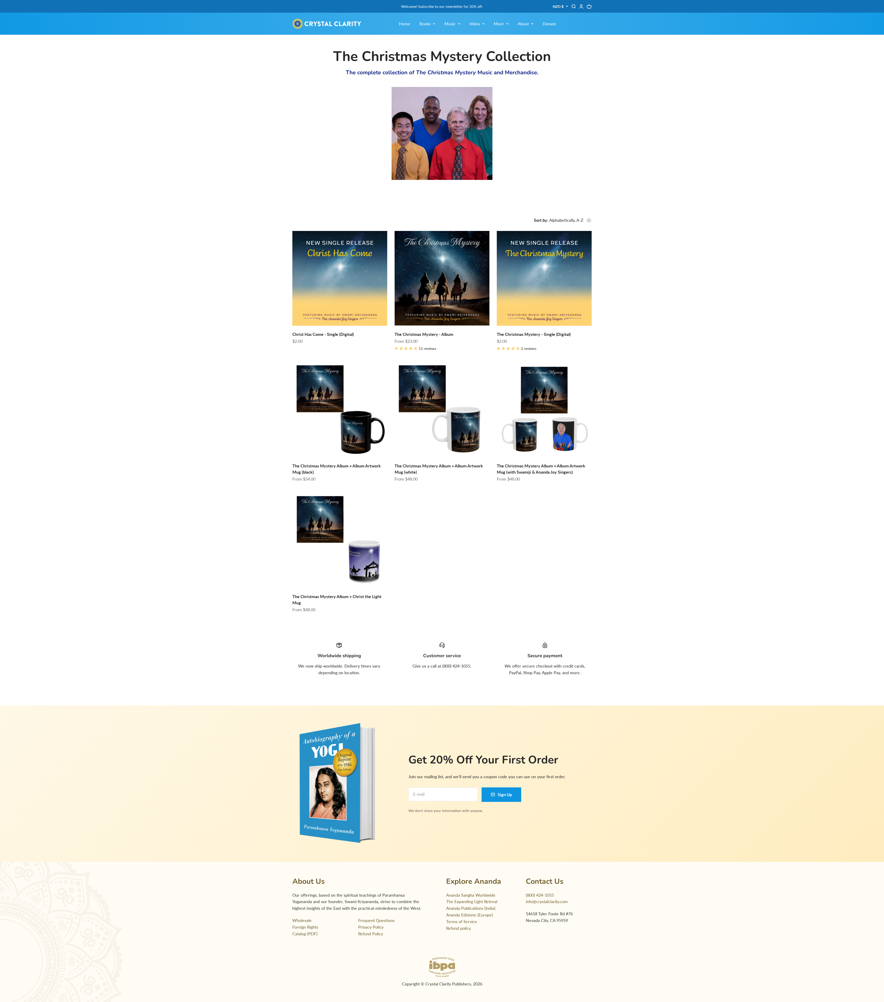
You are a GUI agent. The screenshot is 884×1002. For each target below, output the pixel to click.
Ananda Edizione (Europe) (469, 914)
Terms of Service (461, 921)
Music (450, 23)
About (523, 23)
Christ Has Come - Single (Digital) (323, 334)
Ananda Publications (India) (470, 908)
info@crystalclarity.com (547, 901)
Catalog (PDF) (304, 933)
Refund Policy (370, 933)
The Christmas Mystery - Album (424, 334)
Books (425, 23)
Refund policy (458, 928)
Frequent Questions (376, 920)
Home (404, 23)
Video (474, 23)
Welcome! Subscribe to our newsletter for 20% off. (442, 6)
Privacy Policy (371, 927)
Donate (549, 23)
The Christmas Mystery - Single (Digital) (534, 334)
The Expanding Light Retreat (471, 901)
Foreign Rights (305, 927)
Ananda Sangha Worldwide (470, 895)
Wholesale (302, 920)
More (499, 23)
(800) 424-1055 (540, 895)
